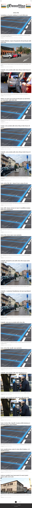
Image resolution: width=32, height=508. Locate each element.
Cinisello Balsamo (9, 95)
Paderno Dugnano (9, 497)
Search (31, 1)
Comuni (6, 122)
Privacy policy (16, 506)
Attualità (5, 95)
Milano (7, 122)
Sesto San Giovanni (9, 257)
